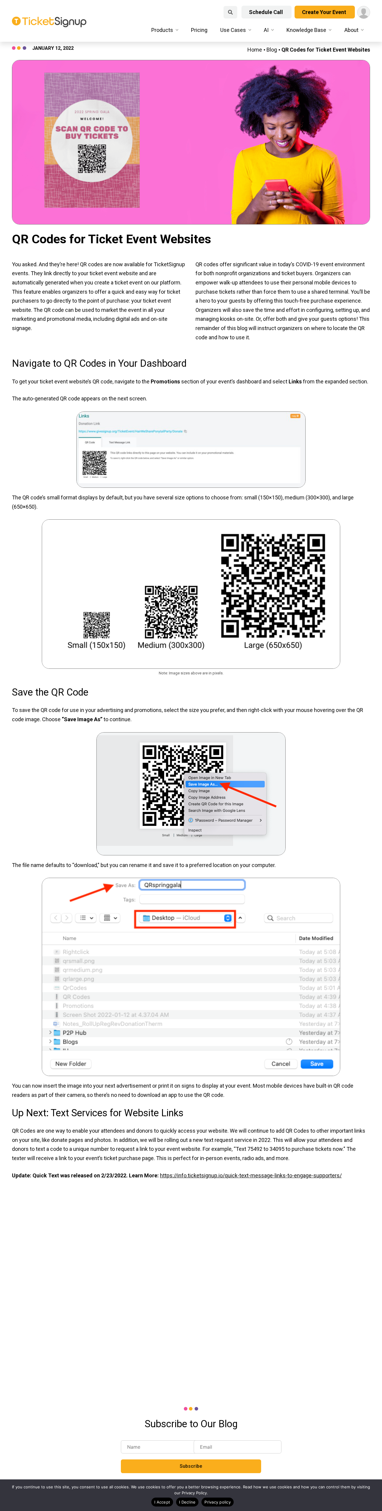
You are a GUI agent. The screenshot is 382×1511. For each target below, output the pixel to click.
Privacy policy (217, 1502)
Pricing (199, 30)
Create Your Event (324, 12)
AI (266, 30)
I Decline (187, 1502)
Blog (272, 50)
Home (254, 50)
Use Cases (233, 30)
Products (162, 30)
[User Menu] (363, 12)
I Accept (162, 1502)
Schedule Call (266, 12)
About (351, 30)
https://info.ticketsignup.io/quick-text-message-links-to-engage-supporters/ (251, 1175)
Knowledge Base (306, 30)
